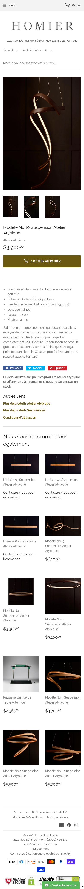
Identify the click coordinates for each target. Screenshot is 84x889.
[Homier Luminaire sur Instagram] (76, 825)
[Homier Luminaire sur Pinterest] (69, 825)
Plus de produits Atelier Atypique (26, 403)
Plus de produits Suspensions (24, 410)
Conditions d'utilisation (19, 417)
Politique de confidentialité (49, 812)
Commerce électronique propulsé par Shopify (40, 853)
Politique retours (57, 817)
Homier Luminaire (46, 835)
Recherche (21, 812)
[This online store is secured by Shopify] (41, 885)
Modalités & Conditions (27, 817)
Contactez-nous (62, 885)
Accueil (8, 50)
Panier (76, 5)
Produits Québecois (34, 50)
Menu (12, 5)
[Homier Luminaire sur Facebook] (61, 825)
